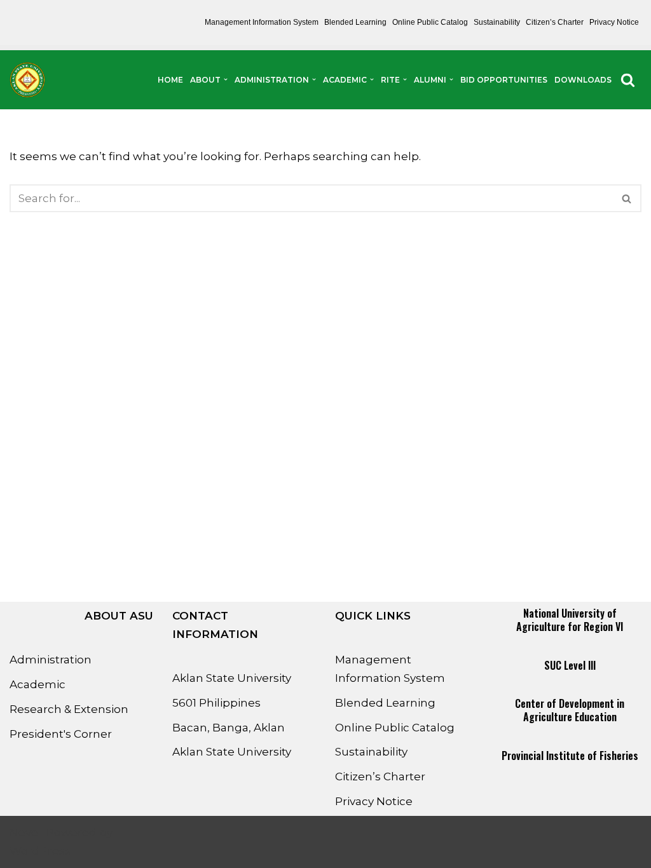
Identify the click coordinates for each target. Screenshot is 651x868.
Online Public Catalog (430, 22)
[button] (226, 79)
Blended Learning (355, 22)
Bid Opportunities (503, 80)
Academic (37, 684)
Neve (24, 832)
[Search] (627, 79)
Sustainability (497, 22)
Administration (51, 659)
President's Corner (61, 734)
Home (170, 80)
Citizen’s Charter (555, 22)
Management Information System (262, 22)
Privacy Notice (614, 22)
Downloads (583, 80)
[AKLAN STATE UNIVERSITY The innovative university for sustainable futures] (27, 80)
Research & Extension (69, 709)
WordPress (40, 850)
